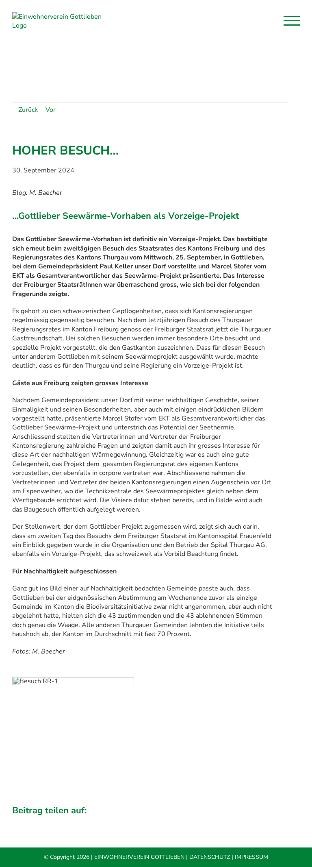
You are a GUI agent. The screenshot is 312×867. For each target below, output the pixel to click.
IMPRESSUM (251, 857)
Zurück (28, 109)
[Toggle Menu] (291, 21)
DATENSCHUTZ (209, 857)
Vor (51, 109)
